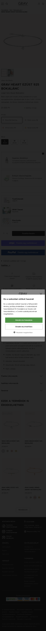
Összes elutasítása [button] (23, 326)
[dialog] (23, 315)
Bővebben (18, 314)
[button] (23, 332)
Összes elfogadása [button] (23, 320)
